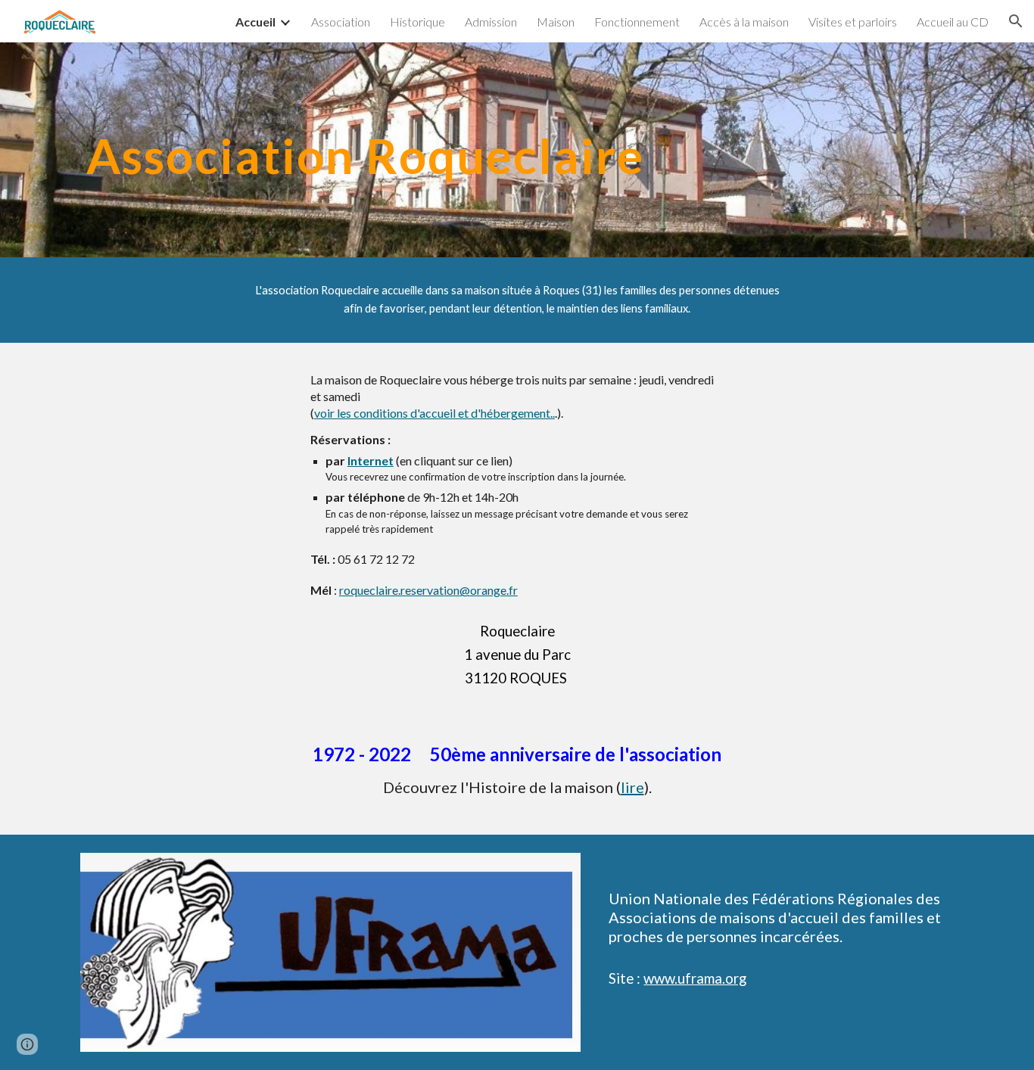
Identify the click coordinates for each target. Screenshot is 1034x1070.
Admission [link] (491, 21)
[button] (1016, 21)
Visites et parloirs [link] (852, 21)
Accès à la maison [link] (744, 21)
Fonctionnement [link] (637, 21)
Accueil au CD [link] (953, 21)
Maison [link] (556, 21)
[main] (517, 149)
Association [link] (340, 21)
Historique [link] (417, 21)
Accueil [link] (255, 21)
